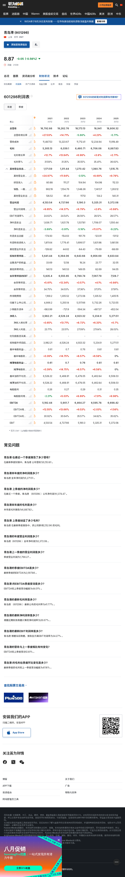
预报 (76, 84)
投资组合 (7, 792)
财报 (68, 84)
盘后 (64, 14)
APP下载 (7, 785)
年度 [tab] (9, 107)
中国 (25, 14)
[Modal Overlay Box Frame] (31, 856)
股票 (5, 14)
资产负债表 (30, 84)
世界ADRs (75, 14)
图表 (15, 76)
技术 (56, 76)
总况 (6, 76)
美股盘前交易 (50, 14)
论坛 (65, 76)
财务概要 (8, 84)
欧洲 (110, 14)
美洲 (101, 14)
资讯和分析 (28, 76)
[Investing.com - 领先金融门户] (15, 5)
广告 (67, 785)
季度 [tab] (21, 107)
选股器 (16, 14)
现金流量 (43, 84)
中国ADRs (90, 14)
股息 (60, 84)
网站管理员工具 (11, 799)
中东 (118, 14)
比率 (53, 84)
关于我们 (69, 779)
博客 (5, 779)
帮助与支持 (70, 792)
